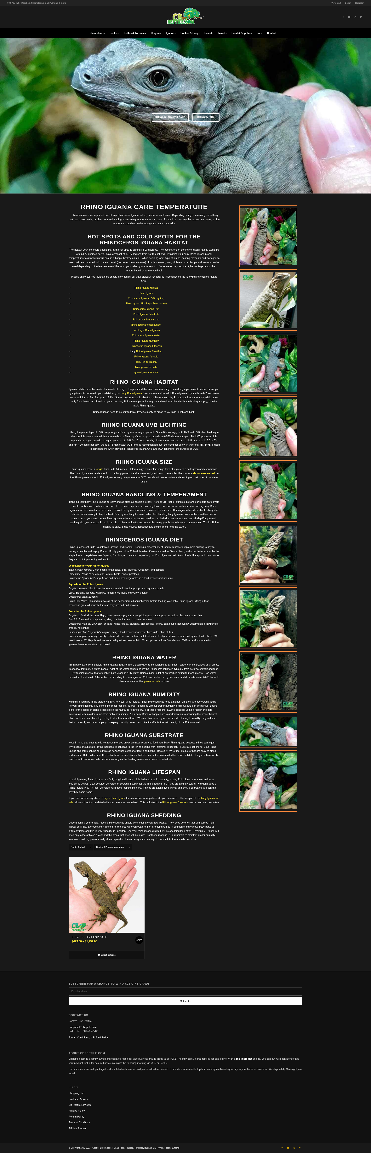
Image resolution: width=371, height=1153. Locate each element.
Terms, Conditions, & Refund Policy (89, 1037)
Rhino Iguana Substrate (146, 314)
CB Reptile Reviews (80, 1104)
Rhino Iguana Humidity (146, 340)
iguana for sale (152, 681)
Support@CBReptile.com (83, 1027)
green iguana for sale (146, 372)
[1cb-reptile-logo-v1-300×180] (185, 17)
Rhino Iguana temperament (146, 324)
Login (348, 3)
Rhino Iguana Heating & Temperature (146, 303)
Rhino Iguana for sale (146, 356)
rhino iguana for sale (170, 117)
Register (359, 3)
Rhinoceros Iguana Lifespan (146, 346)
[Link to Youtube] (349, 17)
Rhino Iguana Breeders (175, 802)
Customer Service (79, 1099)
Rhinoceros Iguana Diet (146, 308)
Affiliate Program (78, 1128)
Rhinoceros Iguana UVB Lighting (146, 298)
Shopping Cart (76, 1093)
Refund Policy (76, 1116)
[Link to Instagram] (355, 17)
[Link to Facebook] (343, 17)
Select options (108, 955)
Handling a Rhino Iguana (146, 330)
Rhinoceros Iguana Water (146, 335)
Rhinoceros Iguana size (146, 319)
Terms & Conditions (80, 1122)
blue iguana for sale (146, 367)
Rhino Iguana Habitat (146, 287)
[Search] (281, 33)
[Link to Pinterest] (361, 17)
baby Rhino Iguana (146, 361)
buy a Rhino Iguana (114, 798)
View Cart (336, 3)
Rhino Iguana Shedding (149, 351)
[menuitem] (336, 3)
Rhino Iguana (206, 117)
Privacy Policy (77, 1110)
